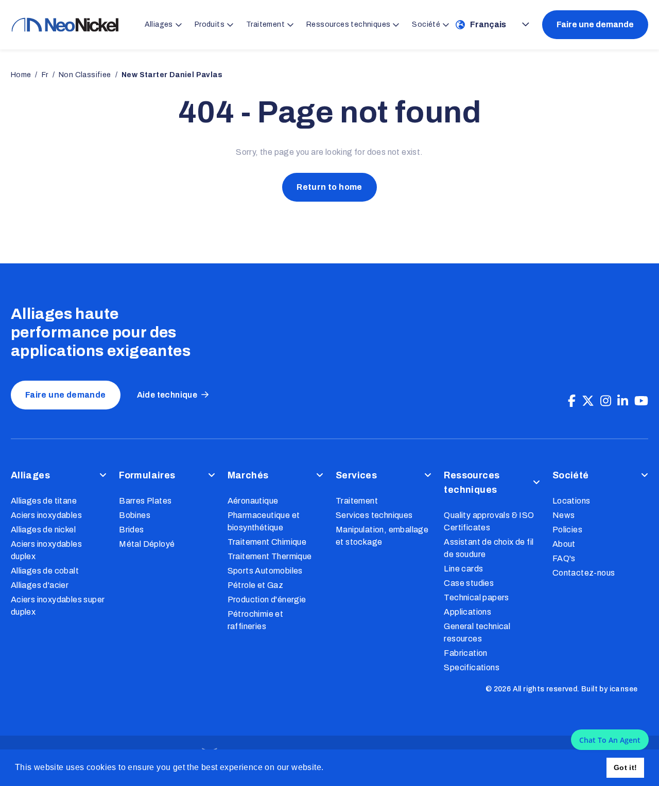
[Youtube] (641, 401)
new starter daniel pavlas (172, 75)
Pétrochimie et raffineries (256, 620)
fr (45, 75)
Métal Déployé (147, 544)
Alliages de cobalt (45, 570)
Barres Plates (145, 500)
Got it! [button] (625, 767)
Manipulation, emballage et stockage (382, 535)
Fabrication (465, 653)
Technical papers (476, 597)
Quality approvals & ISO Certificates (489, 521)
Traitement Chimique (267, 542)
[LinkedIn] (622, 401)
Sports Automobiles (265, 570)
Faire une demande (595, 24)
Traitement (357, 500)
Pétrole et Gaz (256, 585)
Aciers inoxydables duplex (46, 550)
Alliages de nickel (43, 529)
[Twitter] (588, 401)
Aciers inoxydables (46, 515)
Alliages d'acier (39, 585)
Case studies (469, 583)
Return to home (329, 187)
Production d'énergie (267, 599)
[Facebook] (572, 401)
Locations (571, 500)
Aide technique (167, 394)
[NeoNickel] (65, 24)
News (563, 515)
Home (21, 75)
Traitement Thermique (270, 556)
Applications (467, 612)
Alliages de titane (44, 500)
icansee (624, 689)
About (564, 544)
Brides (131, 529)
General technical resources (477, 632)
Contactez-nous (583, 572)
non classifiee (85, 75)
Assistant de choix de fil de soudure (488, 548)
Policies (567, 529)
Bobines (134, 515)
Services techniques (374, 515)
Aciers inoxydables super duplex (58, 605)
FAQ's (564, 558)
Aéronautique (253, 500)
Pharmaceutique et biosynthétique (264, 521)
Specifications (471, 667)
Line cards (463, 568)
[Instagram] (605, 401)
